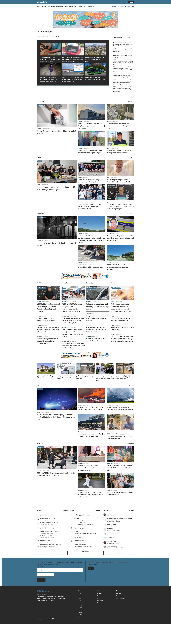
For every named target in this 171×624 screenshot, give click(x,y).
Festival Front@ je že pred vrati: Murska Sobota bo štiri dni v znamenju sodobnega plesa (91, 468)
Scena (85, 6)
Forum (122, 6)
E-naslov (39, 566)
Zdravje (71, 6)
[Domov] (42, 2)
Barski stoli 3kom (111, 524)
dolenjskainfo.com (51, 598)
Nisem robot (43, 575)
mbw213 (50, 535)
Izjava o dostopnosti (121, 598)
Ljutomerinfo (52, 546)
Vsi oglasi (131, 510)
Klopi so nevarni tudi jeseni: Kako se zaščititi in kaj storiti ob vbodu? (84, 376)
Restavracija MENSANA (80, 522)
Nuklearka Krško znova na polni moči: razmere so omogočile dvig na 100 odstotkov (73, 345)
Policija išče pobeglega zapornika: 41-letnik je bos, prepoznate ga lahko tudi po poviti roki (122, 90)
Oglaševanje (119, 595)
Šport (75, 6)
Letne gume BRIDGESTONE (114, 514)
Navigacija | (43, 535)
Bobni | (42, 527)
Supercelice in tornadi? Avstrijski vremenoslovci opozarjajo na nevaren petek (120, 409)
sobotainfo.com (41, 596)
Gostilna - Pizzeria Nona (80, 544)
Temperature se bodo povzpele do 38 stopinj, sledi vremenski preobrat (97, 318)
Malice (132, 6)
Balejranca (76, 527)
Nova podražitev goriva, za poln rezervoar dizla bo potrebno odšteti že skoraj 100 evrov (73, 320)
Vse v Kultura (130, 443)
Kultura (80, 6)
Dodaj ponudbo (85, 551)
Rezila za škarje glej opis (113, 533)
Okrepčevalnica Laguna (80, 514)
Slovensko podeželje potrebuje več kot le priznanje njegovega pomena (66, 376)
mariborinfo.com (51, 596)
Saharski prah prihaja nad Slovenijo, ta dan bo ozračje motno (97, 306)
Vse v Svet (131, 385)
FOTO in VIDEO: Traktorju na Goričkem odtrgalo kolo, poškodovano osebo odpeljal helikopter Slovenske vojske (123, 82)
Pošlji (91, 568)
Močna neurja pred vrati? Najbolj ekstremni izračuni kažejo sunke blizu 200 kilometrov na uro (122, 44)
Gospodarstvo (59, 6)
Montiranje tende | (45, 514)
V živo (128, 37)
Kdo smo (118, 593)
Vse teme (65, 510)
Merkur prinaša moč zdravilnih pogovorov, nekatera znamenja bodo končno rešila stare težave (122, 338)
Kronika (66, 6)
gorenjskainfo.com (43, 600)
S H (46, 527)
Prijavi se (131, 2)
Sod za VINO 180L (111, 541)
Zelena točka (77, 518)
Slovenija (44, 6)
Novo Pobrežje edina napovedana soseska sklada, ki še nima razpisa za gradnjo (95, 59)
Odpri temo (52, 553)
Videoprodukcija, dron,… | (47, 531)
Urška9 (53, 518)
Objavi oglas (119, 553)
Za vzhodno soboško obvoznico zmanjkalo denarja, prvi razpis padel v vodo (123, 70)
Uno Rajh (76, 531)
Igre (118, 6)
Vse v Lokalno (130, 101)
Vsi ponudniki (97, 510)
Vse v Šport (131, 157)
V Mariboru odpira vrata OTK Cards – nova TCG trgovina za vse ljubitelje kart (124, 376)
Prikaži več (123, 95)
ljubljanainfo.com (62, 598)
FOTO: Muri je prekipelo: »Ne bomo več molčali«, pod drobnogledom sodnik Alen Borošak (90, 206)
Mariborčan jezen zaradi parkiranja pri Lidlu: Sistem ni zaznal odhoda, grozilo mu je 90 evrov (72, 79)
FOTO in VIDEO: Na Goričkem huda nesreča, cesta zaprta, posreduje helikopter (119, 267)
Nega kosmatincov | (45, 518)
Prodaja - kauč (110, 537)
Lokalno (38, 6)
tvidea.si (52, 600)
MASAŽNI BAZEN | (45, 522)
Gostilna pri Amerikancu (80, 540)
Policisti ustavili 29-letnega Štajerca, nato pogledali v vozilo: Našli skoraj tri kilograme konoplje (72, 59)
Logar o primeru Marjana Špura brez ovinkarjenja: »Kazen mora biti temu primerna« (48, 329)
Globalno (39, 412)
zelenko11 (57, 531)
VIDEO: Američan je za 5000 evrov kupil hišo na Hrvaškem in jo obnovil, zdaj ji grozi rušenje (120, 436)
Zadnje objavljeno (117, 37)
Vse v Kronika (130, 213)
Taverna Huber (77, 535)
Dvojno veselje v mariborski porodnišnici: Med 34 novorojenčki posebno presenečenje (50, 59)
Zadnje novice (91, 6)
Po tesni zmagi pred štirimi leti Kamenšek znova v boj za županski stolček (47, 341)
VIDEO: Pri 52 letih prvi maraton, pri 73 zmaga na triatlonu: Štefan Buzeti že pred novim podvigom (120, 206)
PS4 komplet (110, 528)
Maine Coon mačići (112, 546)
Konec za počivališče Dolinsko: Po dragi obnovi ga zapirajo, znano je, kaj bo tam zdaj (123, 62)
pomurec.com (41, 598)
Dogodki (114, 6)
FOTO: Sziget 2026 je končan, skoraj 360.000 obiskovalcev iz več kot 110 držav (119, 468)
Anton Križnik (54, 522)
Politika (53, 6)
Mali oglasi (127, 6)
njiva (52, 514)
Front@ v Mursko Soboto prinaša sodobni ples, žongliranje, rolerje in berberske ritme (90, 494)
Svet (49, 6)
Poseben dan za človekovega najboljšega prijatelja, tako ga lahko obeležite (96, 329)
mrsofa (50, 540)
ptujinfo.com (61, 596)
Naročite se (41, 580)
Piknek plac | (43, 540)
